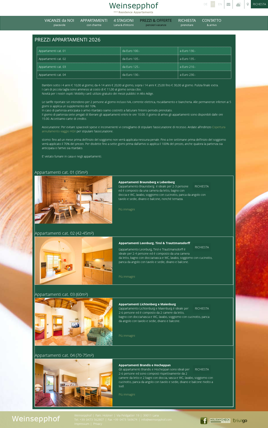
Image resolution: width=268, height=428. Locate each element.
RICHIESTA (187, 22)
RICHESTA (259, 4)
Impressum (81, 424)
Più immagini (127, 209)
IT (213, 4)
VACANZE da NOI (59, 22)
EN (220, 4)
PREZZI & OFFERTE (156, 22)
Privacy (97, 424)
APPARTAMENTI (93, 22)
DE (205, 4)
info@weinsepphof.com (156, 420)
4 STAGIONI (124, 22)
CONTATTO (211, 22)
